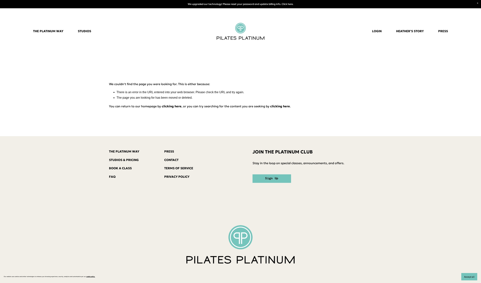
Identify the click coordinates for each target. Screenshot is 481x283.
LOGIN (377, 31)
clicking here (172, 106)
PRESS (443, 31)
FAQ (112, 176)
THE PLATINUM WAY (48, 31)
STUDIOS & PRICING (124, 160)
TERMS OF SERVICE (178, 168)
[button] (477, 3)
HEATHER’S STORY (410, 31)
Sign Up (271, 178)
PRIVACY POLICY (176, 176)
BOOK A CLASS (120, 168)
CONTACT (171, 160)
